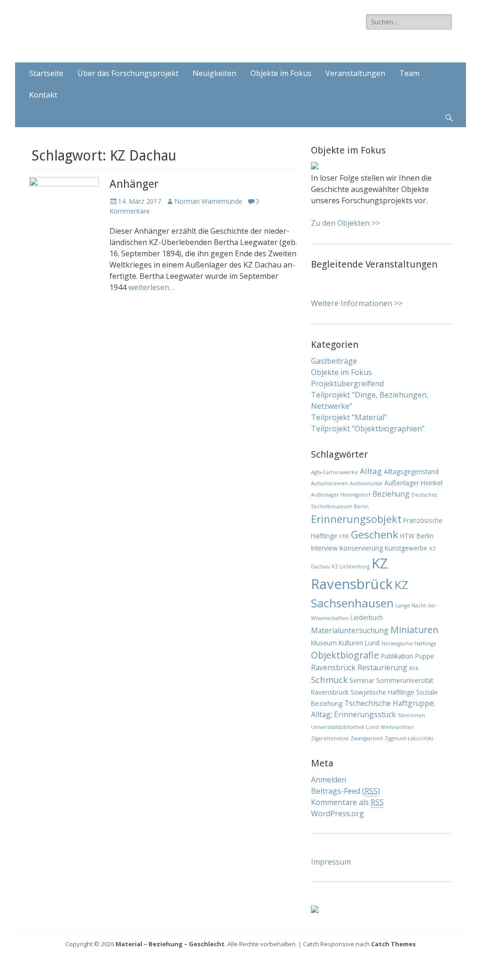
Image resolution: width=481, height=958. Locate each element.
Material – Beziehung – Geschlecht (170, 944)
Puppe (424, 655)
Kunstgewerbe (406, 548)
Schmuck (329, 679)
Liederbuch (366, 617)
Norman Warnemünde (208, 201)
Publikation (397, 655)
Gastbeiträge (334, 361)
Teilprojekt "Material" (349, 417)
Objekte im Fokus (280, 73)
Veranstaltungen (355, 73)
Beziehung (391, 494)
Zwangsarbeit (366, 738)
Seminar (361, 680)
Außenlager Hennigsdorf (341, 494)
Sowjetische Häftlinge (382, 692)
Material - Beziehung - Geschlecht (175, 25)
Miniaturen (414, 629)
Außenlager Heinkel (413, 482)
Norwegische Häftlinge (408, 643)
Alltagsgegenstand (411, 471)
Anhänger (134, 184)
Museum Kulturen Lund (345, 642)
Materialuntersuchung (349, 630)
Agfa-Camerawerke (334, 472)
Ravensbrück (333, 667)
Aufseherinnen (329, 483)
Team (409, 73)
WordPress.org (337, 813)
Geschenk (374, 534)
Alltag (371, 471)
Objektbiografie (345, 655)
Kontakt (43, 95)
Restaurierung (382, 667)
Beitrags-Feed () (345, 791)
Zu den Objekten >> (345, 223)
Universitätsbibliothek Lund (345, 727)
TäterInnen (411, 715)
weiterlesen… (151, 287)
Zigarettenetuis (330, 738)
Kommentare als (347, 802)
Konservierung (361, 548)
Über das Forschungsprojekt (128, 73)
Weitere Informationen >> (357, 303)
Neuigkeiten (214, 73)
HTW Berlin (417, 535)
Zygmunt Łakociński (409, 738)
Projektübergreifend (347, 383)
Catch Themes (393, 944)
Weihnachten (397, 727)
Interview (324, 548)
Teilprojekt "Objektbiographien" (368, 428)
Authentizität (366, 483)
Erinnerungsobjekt (356, 519)
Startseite (46, 73)
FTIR (344, 536)
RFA (414, 668)
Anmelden (328, 779)
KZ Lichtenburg (351, 566)
